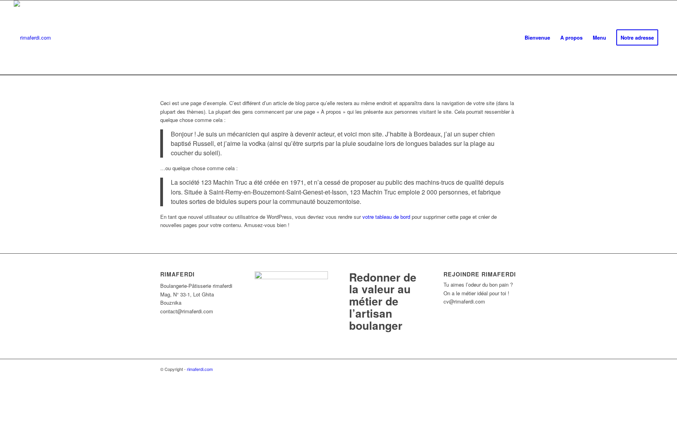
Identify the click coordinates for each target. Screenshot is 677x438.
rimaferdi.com (200, 369)
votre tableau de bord (386, 216)
